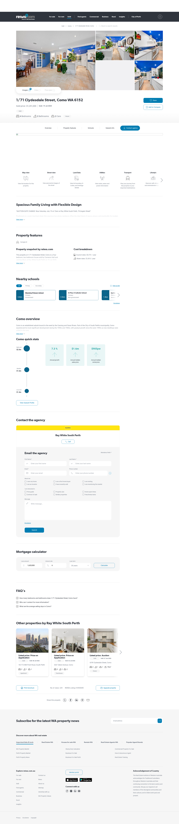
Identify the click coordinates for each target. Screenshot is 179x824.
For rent (61, 17)
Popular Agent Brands (134, 742)
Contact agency (132, 128)
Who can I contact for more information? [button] (34, 602)
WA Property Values (44, 796)
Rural (114, 17)
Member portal (74, 772)
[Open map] (89, 148)
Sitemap (41, 788)
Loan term (72, 561)
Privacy (18, 818)
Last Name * (73, 459)
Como (70, 26)
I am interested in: (30, 489)
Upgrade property (109, 688)
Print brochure (29, 688)
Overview (48, 128)
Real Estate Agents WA (109, 742)
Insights (122, 17)
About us (41, 783)
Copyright (33, 818)
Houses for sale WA (68, 742)
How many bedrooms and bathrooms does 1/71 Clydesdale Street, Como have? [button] (48, 598)
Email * (27, 469)
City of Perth (136, 17)
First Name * (28, 459)
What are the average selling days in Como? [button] (35, 606)
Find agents (82, 17)
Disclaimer (25, 818)
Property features (69, 128)
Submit (34, 530)
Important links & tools (24, 742)
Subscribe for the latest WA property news (47, 721)
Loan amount (25, 561)
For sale (52, 17)
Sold (69, 17)
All (19, 286)
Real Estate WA (47, 742)
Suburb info (110, 128)
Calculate (104, 565)
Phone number (73, 469)
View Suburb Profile (27, 403)
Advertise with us (43, 792)
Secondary (38, 286)
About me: (27, 478)
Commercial (94, 17)
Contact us (41, 775)
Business (105, 17)
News (40, 779)
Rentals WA (88, 742)
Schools (91, 128)
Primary (27, 286)
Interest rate (49, 561)
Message (27, 499)
